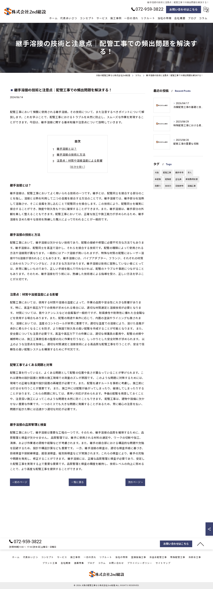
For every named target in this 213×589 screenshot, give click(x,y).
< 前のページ (19, 482)
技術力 (168, 186)
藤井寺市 (179, 172)
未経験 (158, 179)
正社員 (178, 179)
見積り (158, 186)
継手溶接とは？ (67, 148)
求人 (190, 172)
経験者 (168, 179)
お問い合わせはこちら (183, 9)
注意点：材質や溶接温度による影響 (80, 160)
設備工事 (192, 186)
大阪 (157, 172)
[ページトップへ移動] (200, 544)
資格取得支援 (192, 179)
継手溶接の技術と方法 (71, 154)
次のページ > (135, 482)
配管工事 (167, 172)
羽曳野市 (179, 186)
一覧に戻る (77, 482)
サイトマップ (163, 563)
